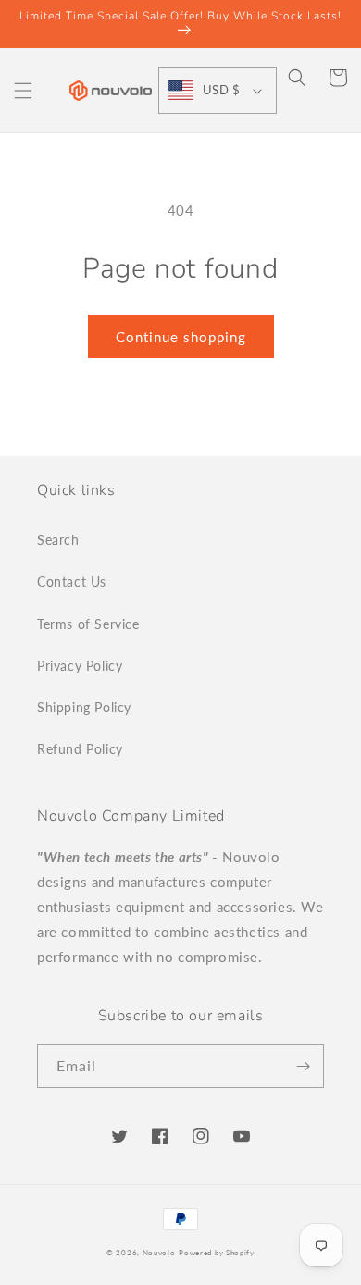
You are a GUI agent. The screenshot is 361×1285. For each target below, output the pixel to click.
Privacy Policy (79, 665)
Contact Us (71, 581)
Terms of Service (88, 624)
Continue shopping (181, 336)
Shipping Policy (84, 707)
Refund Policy (80, 749)
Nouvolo (159, 1252)
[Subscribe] (302, 1066)
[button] (23, 90)
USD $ (221, 89)
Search (58, 540)
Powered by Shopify (217, 1252)
